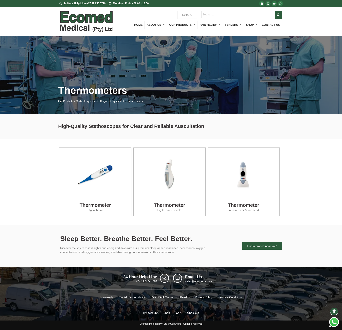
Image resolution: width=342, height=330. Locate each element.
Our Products (180, 24)
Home (138, 24)
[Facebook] (261, 3)
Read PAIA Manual (162, 297)
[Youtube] (274, 3)
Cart (178, 312)
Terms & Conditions (230, 297)
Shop (250, 24)
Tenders (231, 24)
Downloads (106, 297)
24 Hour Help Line (140, 277)
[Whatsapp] (280, 3)
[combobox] (238, 14)
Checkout (193, 312)
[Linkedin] (268, 3)
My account (150, 312)
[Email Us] (177, 278)
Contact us (271, 24)
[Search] (278, 15)
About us (154, 24)
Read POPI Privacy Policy (196, 297)
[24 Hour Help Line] (164, 278)
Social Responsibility (132, 297)
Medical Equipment (87, 101)
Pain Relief (208, 24)
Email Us (193, 277)
